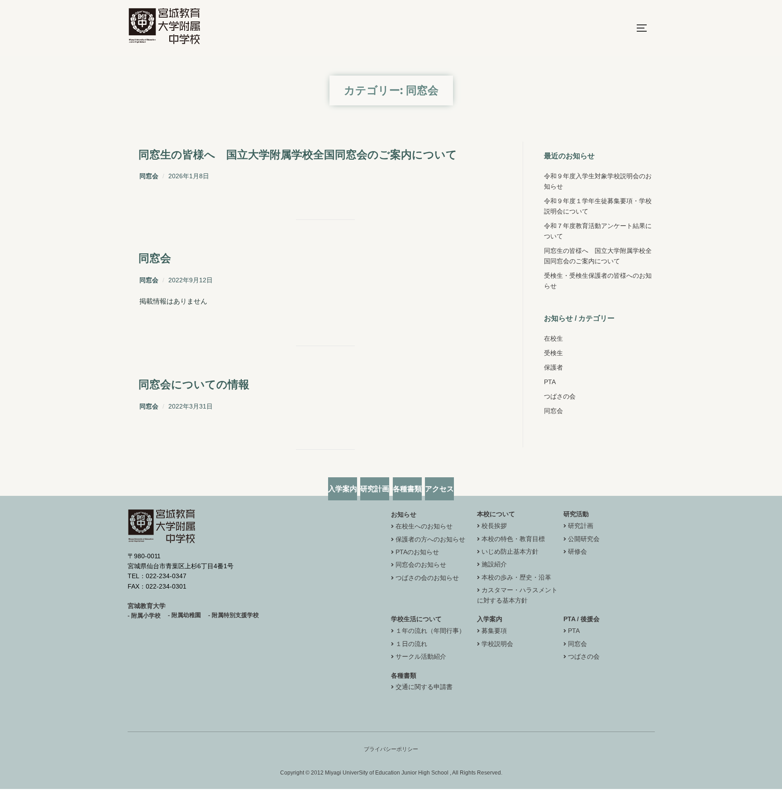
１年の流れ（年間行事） (430, 630)
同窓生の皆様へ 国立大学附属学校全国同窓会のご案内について (297, 154)
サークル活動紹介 (421, 656)
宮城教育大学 (147, 605)
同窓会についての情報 (193, 384)
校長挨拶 (494, 525)
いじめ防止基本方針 (510, 551)
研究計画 (580, 525)
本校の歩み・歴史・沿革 (516, 577)
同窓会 (148, 176)
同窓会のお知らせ (421, 564)
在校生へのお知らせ (424, 526)
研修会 (577, 551)
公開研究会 (584, 538)
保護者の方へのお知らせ (430, 539)
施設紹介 (494, 564)
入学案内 (489, 619)
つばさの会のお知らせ (427, 577)
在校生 (553, 338)
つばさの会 (560, 396)
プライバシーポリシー (391, 749)
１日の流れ (411, 643)
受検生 (553, 352)
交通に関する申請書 (424, 686)
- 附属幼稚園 (184, 615)
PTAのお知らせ (417, 552)
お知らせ (403, 514)
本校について (496, 514)
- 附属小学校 (144, 615)
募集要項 (494, 630)
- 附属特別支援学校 (233, 615)
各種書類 (403, 675)
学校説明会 (497, 643)
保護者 (553, 367)
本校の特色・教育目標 (513, 538)
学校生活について (416, 619)
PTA (550, 381)
